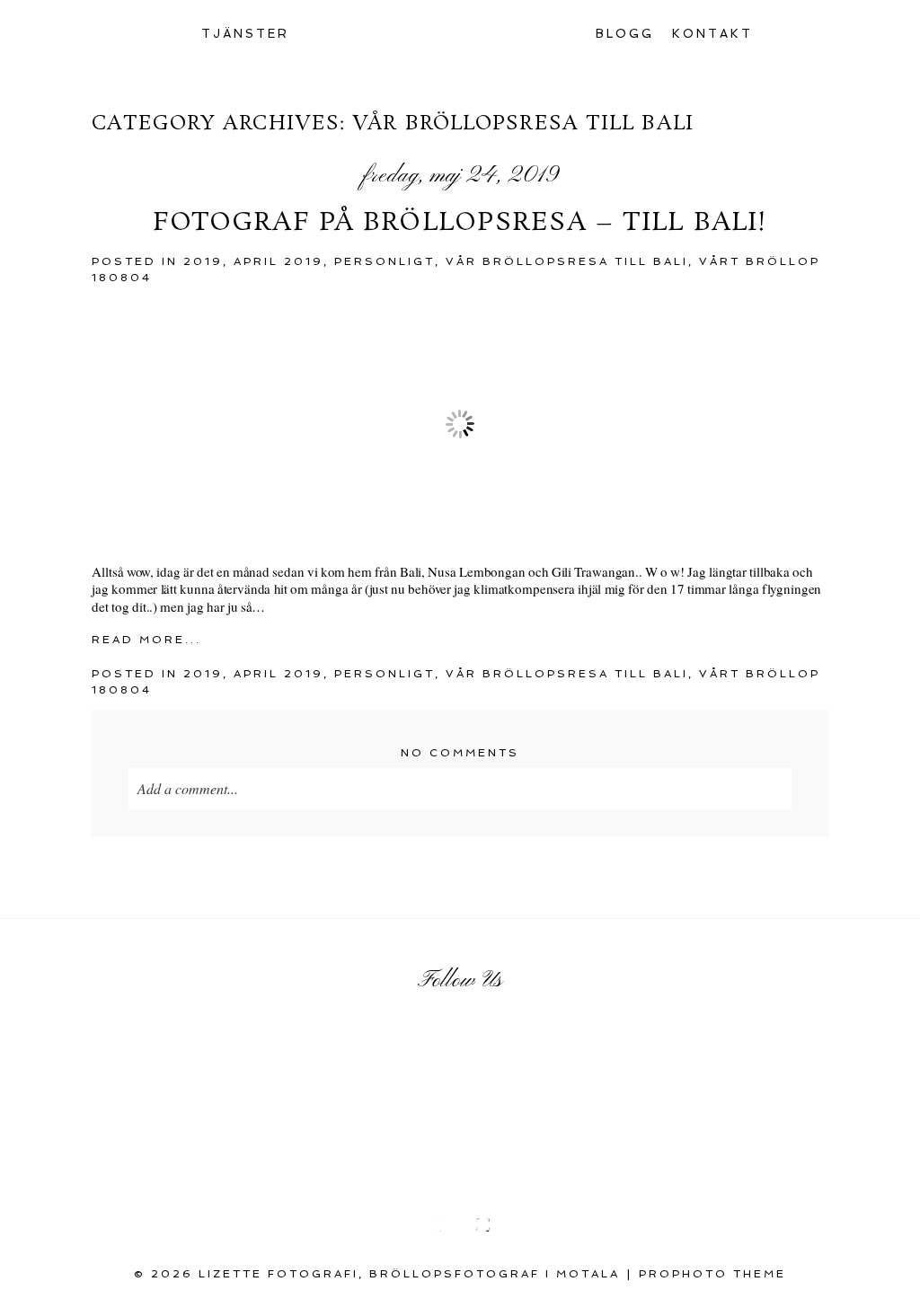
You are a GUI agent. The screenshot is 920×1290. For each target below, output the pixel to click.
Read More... (146, 639)
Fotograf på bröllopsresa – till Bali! (460, 223)
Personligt (384, 261)
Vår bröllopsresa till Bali (567, 261)
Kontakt (712, 33)
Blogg (625, 33)
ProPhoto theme (712, 1274)
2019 (203, 261)
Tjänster (245, 33)
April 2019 (278, 261)
